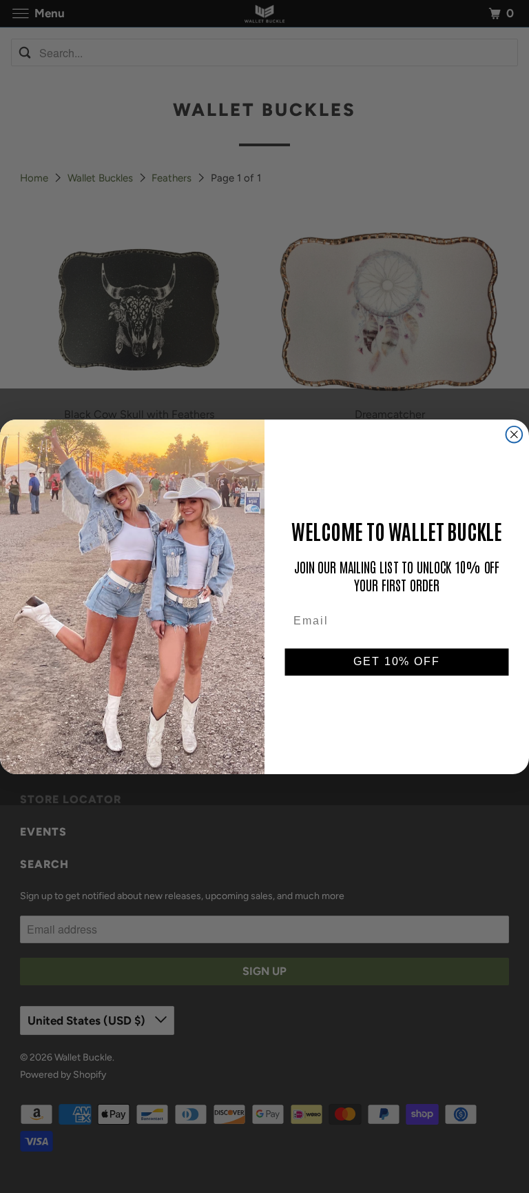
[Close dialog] (514, 434)
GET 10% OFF (396, 662)
